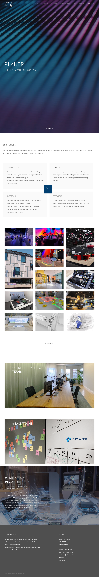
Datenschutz (62, 560)
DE (89, 4)
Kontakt (81, 4)
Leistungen (44, 4)
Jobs (74, 4)
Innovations (65, 4)
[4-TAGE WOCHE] (49, 441)
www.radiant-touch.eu (11, 510)
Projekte (54, 4)
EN (93, 4)
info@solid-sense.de (68, 555)
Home (36, 4)
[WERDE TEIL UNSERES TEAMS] (49, 385)
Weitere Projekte (49, 343)
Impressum (61, 557)
